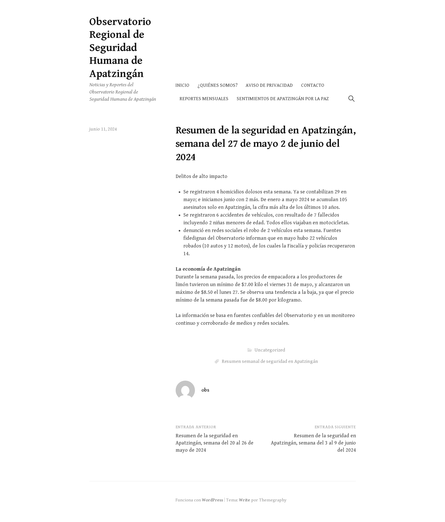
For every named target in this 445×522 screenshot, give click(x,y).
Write (244, 500)
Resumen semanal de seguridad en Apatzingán (270, 361)
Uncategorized (269, 350)
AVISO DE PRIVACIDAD (269, 85)
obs (205, 390)
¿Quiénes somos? (217, 85)
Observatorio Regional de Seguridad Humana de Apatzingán (120, 47)
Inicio (182, 85)
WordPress (212, 500)
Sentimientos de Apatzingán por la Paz (283, 98)
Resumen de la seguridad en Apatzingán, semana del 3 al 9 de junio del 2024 (313, 443)
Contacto (312, 85)
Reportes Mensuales (203, 98)
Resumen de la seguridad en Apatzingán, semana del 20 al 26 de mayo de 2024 (214, 443)
